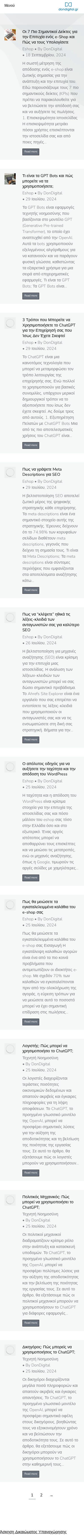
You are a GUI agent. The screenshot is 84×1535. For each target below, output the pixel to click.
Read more (30, 151)
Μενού (9, 5)
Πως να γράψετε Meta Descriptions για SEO (42, 472)
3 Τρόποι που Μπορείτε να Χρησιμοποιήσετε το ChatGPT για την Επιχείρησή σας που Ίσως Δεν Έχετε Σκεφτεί (48, 327)
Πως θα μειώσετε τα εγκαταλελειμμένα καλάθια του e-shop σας (48, 907)
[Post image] (10, 34)
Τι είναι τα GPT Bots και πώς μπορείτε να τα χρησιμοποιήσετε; (47, 181)
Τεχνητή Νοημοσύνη (40, 1058)
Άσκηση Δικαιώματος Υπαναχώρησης (33, 1532)
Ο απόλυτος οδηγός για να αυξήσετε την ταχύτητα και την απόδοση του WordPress (48, 769)
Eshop (27, 49)
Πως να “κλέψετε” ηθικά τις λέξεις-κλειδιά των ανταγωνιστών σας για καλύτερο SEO (50, 622)
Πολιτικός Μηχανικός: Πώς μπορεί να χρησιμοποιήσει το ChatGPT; (47, 1202)
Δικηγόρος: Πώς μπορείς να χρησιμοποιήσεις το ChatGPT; (48, 1349)
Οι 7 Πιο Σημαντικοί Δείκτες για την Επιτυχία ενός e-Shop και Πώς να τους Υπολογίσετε (49, 37)
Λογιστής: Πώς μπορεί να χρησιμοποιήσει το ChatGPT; (47, 1048)
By (50, 49)
